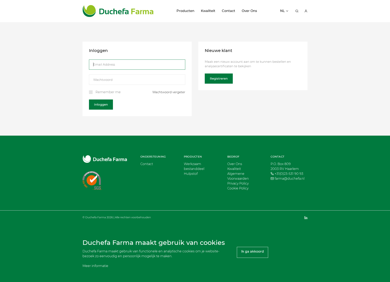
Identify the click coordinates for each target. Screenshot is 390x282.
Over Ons (249, 11)
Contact (228, 11)
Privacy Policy (238, 183)
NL (282, 11)
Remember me (108, 92)
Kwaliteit (208, 11)
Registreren (219, 78)
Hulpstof (191, 174)
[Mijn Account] (306, 11)
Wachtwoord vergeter (168, 92)
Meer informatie (95, 266)
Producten (185, 11)
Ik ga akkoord (252, 251)
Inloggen (101, 104)
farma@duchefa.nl (289, 178)
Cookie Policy (237, 188)
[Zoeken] (297, 11)
